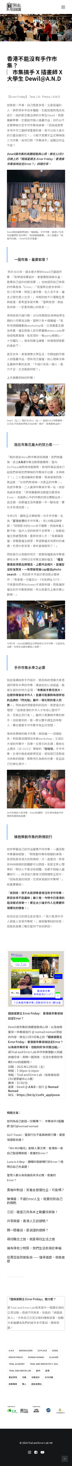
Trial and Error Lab (20, 1370)
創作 (38, 1370)
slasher (53, 1357)
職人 (24, 1383)
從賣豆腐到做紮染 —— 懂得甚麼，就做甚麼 (36, 1259)
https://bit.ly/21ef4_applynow (38, 1095)
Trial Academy (17, 1363)
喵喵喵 (48, 749)
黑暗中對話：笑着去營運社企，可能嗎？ (36, 1189)
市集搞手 (35, 1377)
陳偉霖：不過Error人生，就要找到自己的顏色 (34, 1200)
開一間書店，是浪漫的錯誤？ (28, 1230)
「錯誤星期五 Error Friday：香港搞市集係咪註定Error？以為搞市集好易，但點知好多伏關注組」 (35, 1042)
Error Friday (16, 1357)
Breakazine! (26, 1350)
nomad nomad (36, 1357)
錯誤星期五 (36, 1383)
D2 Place (42, 1350)
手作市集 (49, 1377)
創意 (47, 1370)
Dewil (55, 1350)
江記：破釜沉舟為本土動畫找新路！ (32, 1211)
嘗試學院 (13, 1377)
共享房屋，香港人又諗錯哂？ (28, 1220)
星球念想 (18, 521)
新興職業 (13, 1383)
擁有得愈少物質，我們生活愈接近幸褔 (34, 1248)
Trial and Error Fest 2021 (44, 1363)
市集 (24, 1377)
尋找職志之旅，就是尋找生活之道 (31, 1239)
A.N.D (22, 462)
